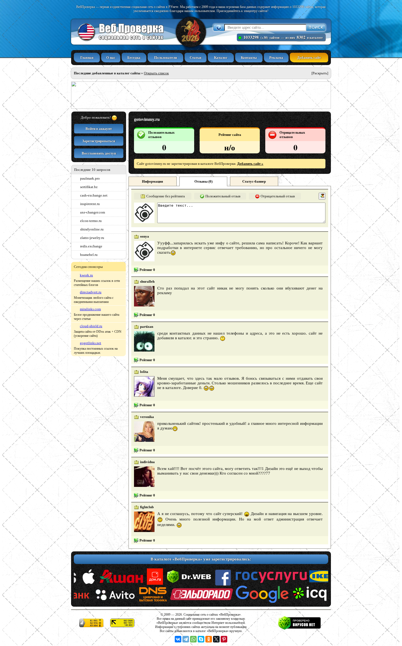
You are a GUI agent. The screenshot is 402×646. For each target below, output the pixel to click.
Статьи (195, 57)
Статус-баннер (254, 181)
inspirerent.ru (90, 204)
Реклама (276, 57)
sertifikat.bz (89, 187)
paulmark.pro (90, 178)
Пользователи (165, 57)
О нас (110, 57)
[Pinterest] (224, 639)
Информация (152, 181)
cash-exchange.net (93, 195)
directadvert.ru (90, 292)
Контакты (249, 57)
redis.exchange (91, 246)
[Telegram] (185, 639)
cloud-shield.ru (91, 326)
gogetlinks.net (90, 343)
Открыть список (156, 73)
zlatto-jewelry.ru (92, 238)
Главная (87, 57)
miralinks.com (90, 309)
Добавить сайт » (250, 164)
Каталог (221, 57)
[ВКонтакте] (178, 639)
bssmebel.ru (89, 255)
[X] (216, 639)
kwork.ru (86, 275)
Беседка (134, 57)
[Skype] (201, 639)
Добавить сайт (309, 57)
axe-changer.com (92, 212)
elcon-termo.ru (91, 221)
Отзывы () (203, 181)
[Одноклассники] (208, 639)
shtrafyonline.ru (92, 229)
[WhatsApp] (193, 639)
